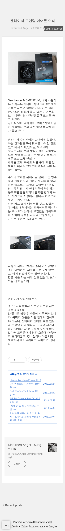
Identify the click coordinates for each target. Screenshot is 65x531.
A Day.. (13, 374)
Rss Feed (12, 526)
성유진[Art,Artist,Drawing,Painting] (25, 455)
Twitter (24, 526)
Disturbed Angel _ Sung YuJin (24, 447)
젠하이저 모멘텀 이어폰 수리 (32, 21)
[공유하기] (18, 359)
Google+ (53, 526)
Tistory (28, 522)
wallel (49, 522)
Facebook (34, 526)
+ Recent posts (12, 505)
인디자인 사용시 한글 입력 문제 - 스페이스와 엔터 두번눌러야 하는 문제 (25, 416)
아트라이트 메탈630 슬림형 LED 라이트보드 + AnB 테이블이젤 (25, 383)
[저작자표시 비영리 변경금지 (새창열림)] (46, 359)
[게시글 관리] (23, 359)
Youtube (44, 526)
